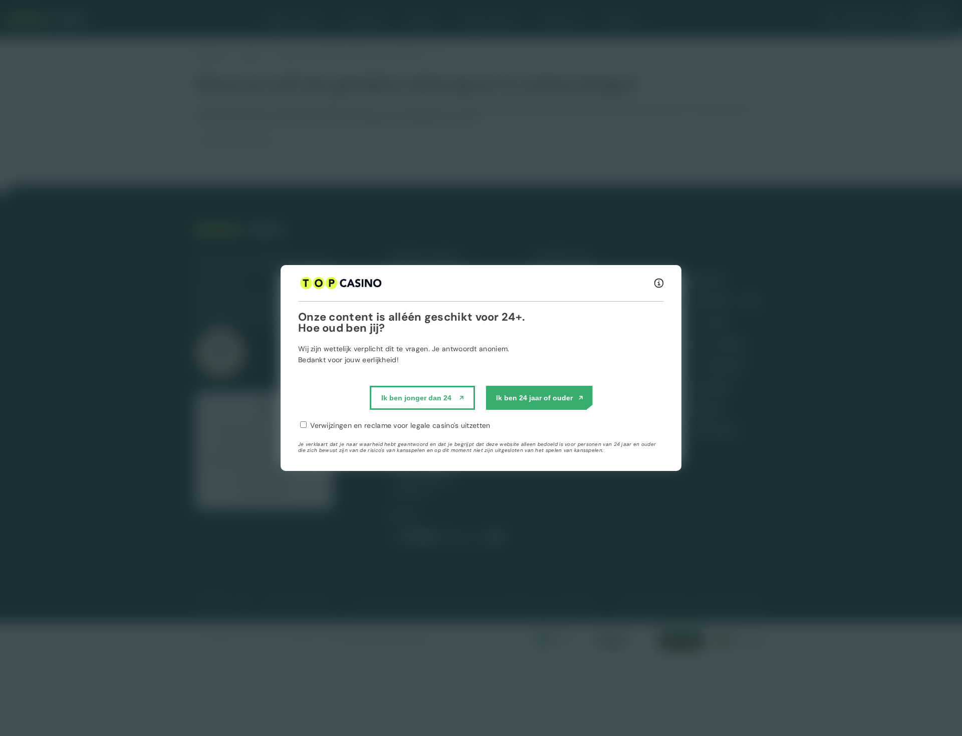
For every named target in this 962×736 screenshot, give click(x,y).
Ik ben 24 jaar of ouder (534, 398)
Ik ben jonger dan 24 (416, 398)
